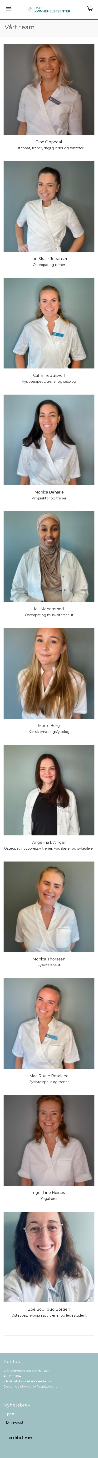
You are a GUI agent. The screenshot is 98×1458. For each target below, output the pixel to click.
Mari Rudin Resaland (49, 1076)
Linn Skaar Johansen (49, 258)
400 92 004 (12, 1376)
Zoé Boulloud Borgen (49, 1309)
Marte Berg (49, 725)
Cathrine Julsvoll (49, 375)
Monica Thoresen (49, 959)
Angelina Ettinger (49, 842)
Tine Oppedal (49, 142)
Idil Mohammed (49, 609)
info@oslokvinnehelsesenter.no (28, 1381)
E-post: (9, 1414)
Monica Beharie (49, 492)
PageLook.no (47, 1386)
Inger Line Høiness (49, 1192)
